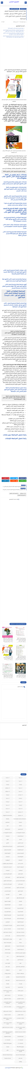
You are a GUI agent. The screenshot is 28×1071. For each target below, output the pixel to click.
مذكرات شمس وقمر (7, 1011)
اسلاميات (7, 836)
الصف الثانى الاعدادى (8, 884)
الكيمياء (20, 904)
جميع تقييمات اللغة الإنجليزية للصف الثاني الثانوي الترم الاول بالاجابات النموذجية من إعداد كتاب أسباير (21, 641)
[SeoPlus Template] (22, 1068)
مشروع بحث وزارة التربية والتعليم (7, 1033)
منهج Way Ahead (20, 1046)
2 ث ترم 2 (20, 791)
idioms (20, 825)
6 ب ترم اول (20, 815)
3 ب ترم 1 (7, 798)
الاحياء (20, 839)
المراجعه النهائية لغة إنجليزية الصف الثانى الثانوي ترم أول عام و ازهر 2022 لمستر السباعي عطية (14, 233)
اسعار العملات (20, 836)
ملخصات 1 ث (20, 1040)
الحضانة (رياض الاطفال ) (7, 863)
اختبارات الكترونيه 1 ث (7, 832)
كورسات (20, 983)
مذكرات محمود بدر (20, 1018)
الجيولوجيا (8, 860)
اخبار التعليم (20, 829)
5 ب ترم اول (20, 812)
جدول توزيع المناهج (20, 956)
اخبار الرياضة (7, 829)
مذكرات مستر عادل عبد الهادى (20, 1028)
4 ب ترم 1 (7, 805)
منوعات (7, 1046)
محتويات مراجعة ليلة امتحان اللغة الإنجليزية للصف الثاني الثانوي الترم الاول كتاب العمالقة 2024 (13, 37)
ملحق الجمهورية (7, 1036)
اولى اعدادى (7, 935)
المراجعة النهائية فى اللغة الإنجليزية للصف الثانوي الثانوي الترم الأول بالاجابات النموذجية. (13, 34)
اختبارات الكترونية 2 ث (20, 832)
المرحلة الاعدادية (7, 918)
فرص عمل (7, 966)
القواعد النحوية (8, 901)
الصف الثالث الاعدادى (20, 880)
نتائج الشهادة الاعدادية (20, 1054)
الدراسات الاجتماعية (8, 867)
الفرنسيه (7, 894)
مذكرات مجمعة (7, 1014)
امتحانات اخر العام (20, 925)
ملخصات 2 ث (7, 1040)
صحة (8, 959)
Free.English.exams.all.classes (20, 819)
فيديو (20, 970)
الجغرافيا (20, 860)
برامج (20, 939)
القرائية (20, 901)
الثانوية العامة (7, 853)
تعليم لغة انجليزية (20, 946)
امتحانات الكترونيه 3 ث (7, 925)
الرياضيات (20, 870)
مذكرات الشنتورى (7, 998)
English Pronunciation (7, 815)
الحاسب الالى (20, 863)
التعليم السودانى (20, 853)
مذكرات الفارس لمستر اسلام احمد (20, 1003)
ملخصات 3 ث (20, 1043)
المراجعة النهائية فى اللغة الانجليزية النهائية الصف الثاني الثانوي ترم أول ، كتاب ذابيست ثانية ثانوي (13, 31)
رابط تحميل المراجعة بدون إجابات (14, 435)
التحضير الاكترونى (20, 846)
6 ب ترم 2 (7, 812)
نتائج (8, 1050)
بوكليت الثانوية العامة (7, 939)
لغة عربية (8, 987)
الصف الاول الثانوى (20, 877)
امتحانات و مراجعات (20, 935)
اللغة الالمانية (7, 904)
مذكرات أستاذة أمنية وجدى (8, 991)
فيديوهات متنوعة (20, 973)
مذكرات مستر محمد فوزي (7, 1027)
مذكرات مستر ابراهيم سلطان (7, 1019)
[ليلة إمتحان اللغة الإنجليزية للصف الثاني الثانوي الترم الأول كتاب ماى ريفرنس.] (20, 668)
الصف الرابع (20, 891)
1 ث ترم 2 (7, 781)
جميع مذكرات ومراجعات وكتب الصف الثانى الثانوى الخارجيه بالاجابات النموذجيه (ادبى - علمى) (14, 226)
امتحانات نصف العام (8, 932)
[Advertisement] (14, 54)
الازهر (8, 839)
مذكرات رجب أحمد (7, 1006)
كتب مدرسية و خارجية (20, 980)
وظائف (20, 1061)
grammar (7, 822)
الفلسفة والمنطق (20, 898)
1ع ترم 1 (20, 784)
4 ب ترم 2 (20, 808)
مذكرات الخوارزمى (20, 998)
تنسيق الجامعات (20, 949)
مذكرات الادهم (7, 995)
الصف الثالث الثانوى (7, 880)
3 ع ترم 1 (20, 805)
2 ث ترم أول (23, 8)
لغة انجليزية (20, 987)
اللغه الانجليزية (20, 915)
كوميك (7, 983)
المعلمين (8, 922)
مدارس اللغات (20, 990)
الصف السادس (8, 891)
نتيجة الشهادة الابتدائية (7, 1054)
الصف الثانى (20, 884)
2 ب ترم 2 (20, 788)
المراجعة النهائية (21, 495)
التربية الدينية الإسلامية (7, 846)
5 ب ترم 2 (7, 808)
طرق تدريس (7, 963)
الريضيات (7, 870)
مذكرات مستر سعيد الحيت (8, 1023)
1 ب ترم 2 (7, 777)
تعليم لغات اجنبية (7, 942)
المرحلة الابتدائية (20, 918)
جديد (8, 956)
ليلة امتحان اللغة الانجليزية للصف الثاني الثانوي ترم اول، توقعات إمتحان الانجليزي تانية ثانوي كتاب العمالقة (14, 211)
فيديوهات (7, 970)
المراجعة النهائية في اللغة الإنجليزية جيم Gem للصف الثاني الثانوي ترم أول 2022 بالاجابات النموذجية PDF (15, 219)
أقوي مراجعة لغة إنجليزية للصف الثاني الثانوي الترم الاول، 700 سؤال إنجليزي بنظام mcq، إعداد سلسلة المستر (14, 286)
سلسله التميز (20, 959)
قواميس (7, 977)
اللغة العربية (20, 911)
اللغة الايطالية (7, 908)
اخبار (7, 825)
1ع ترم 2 (7, 784)
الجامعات (7, 856)
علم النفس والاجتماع (20, 966)
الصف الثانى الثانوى (14, 8)
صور (20, 963)
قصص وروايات (8, 973)
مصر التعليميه (20, 1036)
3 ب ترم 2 (20, 801)
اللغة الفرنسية (8, 911)
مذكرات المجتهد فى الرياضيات (7, 1003)
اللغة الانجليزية (20, 908)
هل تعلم (20, 1058)
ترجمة (20, 942)
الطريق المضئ (14, 2)
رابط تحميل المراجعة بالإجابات (15, 439)
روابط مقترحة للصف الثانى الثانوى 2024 (16, 28)
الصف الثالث (7, 877)
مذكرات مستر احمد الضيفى (20, 1023)
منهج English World (8, 1043)
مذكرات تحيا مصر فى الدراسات (20, 1007)
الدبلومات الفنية (20, 867)
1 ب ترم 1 (20, 777)
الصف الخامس (8, 887)
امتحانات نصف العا (20, 932)
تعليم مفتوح (7, 946)
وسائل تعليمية (7, 1058)
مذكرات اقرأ (20, 995)
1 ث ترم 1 (20, 781)
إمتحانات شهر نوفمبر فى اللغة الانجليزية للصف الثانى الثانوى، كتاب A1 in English (14, 176)
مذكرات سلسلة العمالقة (20, 1011)
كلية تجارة (8, 980)
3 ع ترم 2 (7, 801)
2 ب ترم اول (7, 788)
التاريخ (7, 843)
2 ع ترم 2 (20, 798)
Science (20, 822)
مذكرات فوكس (20, 1014)
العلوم (20, 894)
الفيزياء (7, 898)
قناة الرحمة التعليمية (20, 977)
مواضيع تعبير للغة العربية (20, 1051)
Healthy (7, 819)
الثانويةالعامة (20, 856)
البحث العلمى (20, 843)
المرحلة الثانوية (20, 922)
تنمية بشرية (7, 949)
